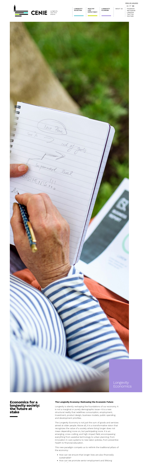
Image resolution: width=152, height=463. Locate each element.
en (133, 6)
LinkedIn (130, 12)
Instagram (131, 10)
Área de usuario (131, 3)
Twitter (130, 14)
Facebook (131, 8)
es (128, 6)
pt (130, 6)
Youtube (130, 16)
